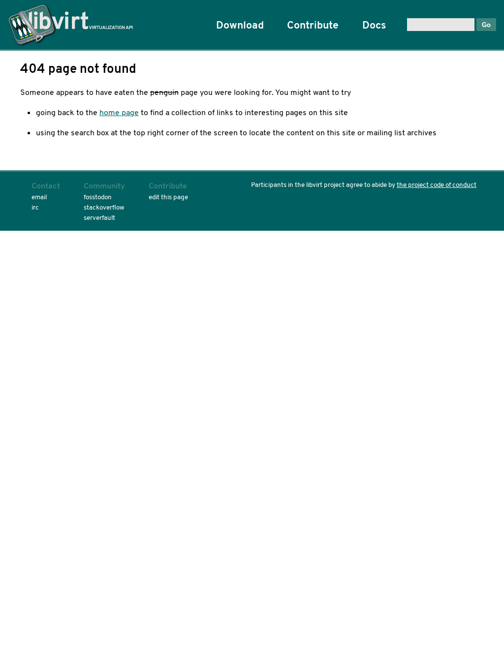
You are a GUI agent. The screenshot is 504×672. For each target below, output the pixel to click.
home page (119, 112)
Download (240, 24)
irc (35, 207)
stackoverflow (104, 207)
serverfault (99, 218)
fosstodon (98, 197)
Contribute (313, 24)
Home (74, 24)
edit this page (168, 197)
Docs (374, 24)
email (39, 197)
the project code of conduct (436, 185)
